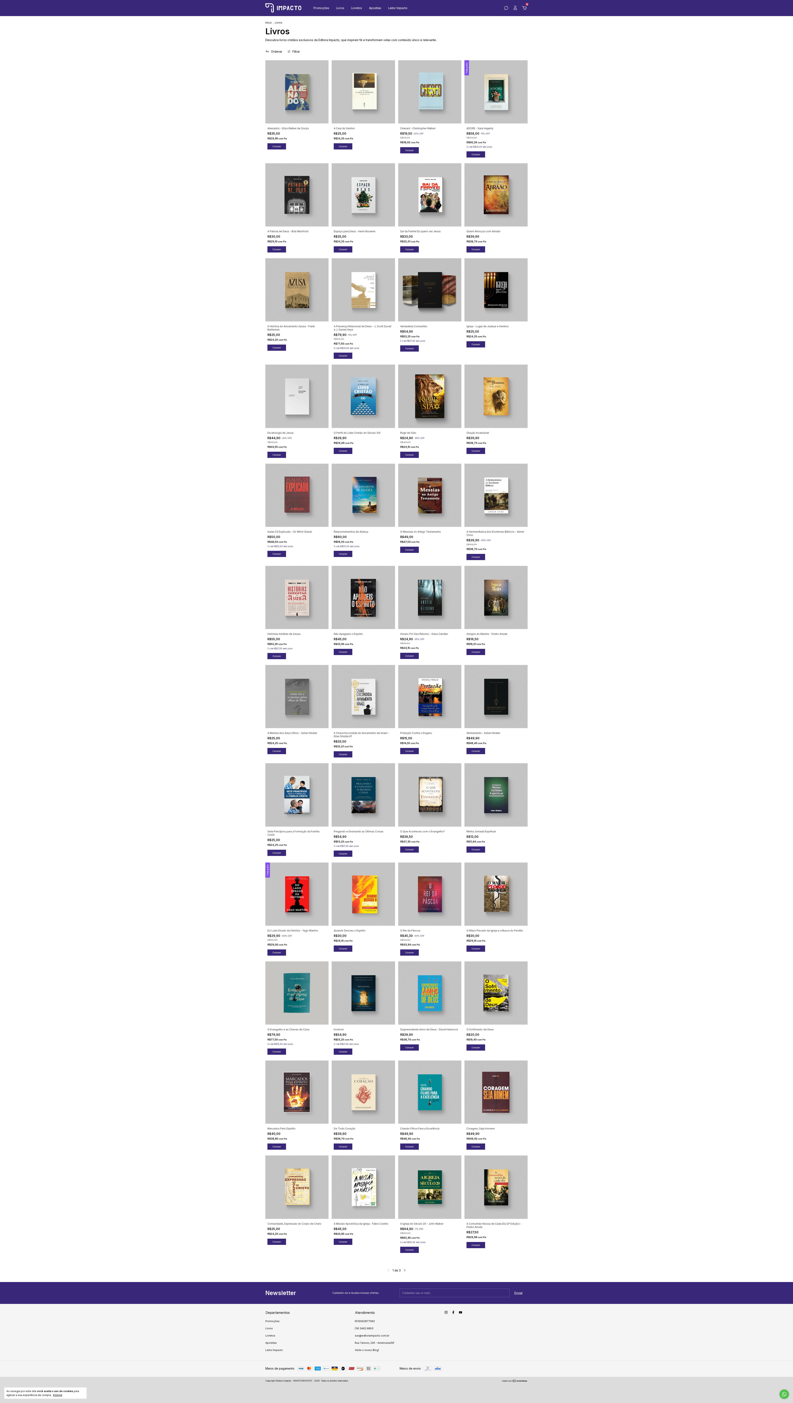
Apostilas (375, 8)
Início (268, 22)
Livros (340, 8)
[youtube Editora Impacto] (460, 1312)
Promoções (321, 8)
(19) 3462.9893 (364, 1328)
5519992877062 (365, 1321)
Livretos (356, 8)
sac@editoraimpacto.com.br (372, 1335)
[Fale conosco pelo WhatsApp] (784, 1394)
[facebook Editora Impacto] (453, 1312)
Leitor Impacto (397, 8)
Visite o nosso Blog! (367, 1350)
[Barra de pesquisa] (506, 8)
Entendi (57, 1395)
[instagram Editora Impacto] (446, 1312)
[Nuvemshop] (515, 1381)
